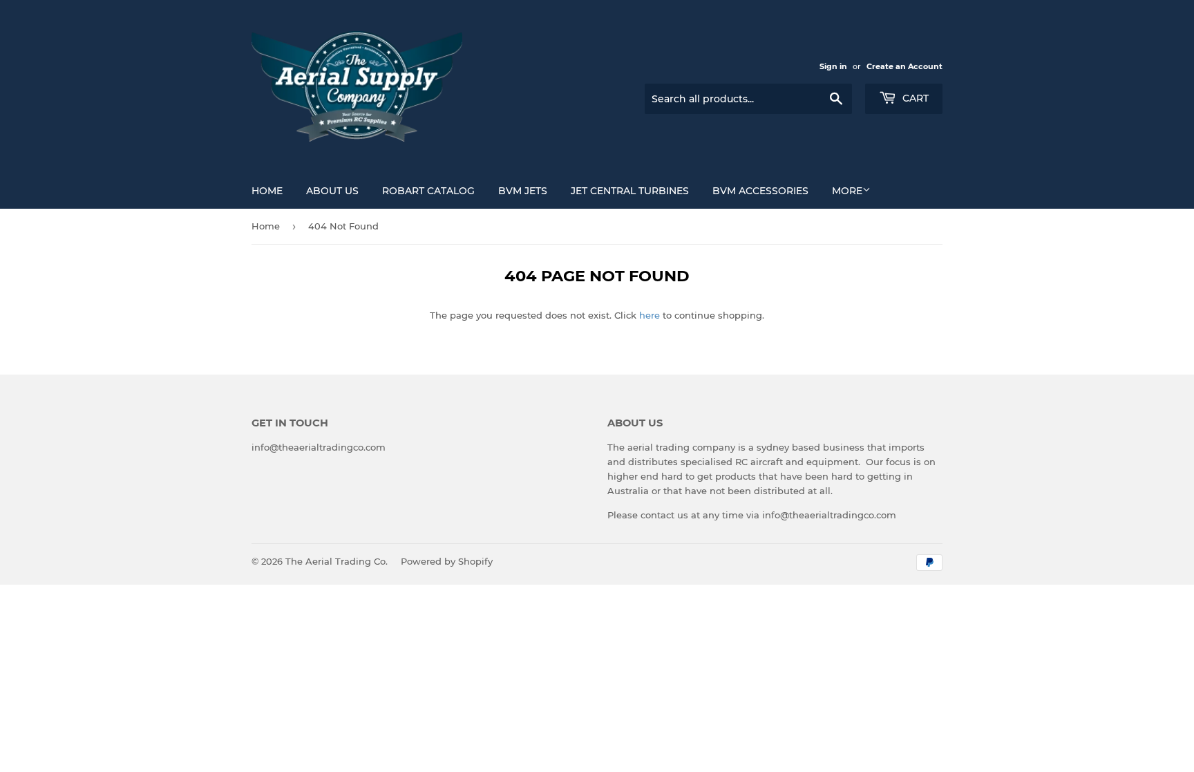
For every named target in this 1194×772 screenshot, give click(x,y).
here (649, 315)
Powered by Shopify (447, 561)
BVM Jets (522, 191)
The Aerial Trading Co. (336, 561)
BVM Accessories (760, 191)
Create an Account (904, 66)
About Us (332, 191)
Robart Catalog (428, 191)
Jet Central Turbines (630, 191)
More (847, 191)
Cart (914, 98)
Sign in (833, 66)
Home (267, 191)
